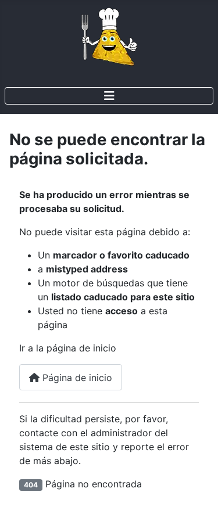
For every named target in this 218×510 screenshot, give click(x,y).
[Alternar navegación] (109, 96)
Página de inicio (76, 377)
